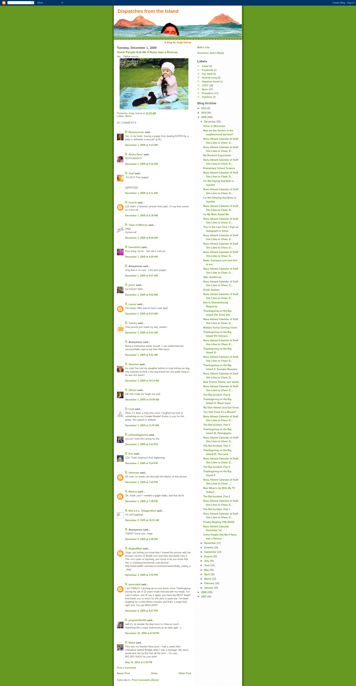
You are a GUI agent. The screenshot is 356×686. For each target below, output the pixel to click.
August (208, 556)
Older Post (185, 673)
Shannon (133, 364)
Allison (132, 390)
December (210, 121)
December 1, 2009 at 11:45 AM (142, 425)
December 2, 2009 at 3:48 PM (141, 539)
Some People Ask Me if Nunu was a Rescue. (147, 52)
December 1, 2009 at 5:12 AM (141, 164)
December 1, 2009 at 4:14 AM (141, 145)
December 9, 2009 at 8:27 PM (141, 610)
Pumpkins (208, 93)
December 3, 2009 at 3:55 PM (141, 575)
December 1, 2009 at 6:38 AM (141, 215)
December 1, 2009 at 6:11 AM (141, 193)
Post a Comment (126, 667)
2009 (204, 117)
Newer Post (123, 673)
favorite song (209, 77)
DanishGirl (134, 247)
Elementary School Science (219, 168)
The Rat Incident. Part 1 (216, 509)
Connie (132, 202)
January (209, 587)
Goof (131, 173)
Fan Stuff (207, 74)
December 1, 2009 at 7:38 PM (141, 501)
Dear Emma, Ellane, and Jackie (221, 382)
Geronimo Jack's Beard (210, 53)
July (207, 560)
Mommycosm (136, 132)
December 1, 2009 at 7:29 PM (141, 482)
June (207, 565)
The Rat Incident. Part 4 (216, 445)
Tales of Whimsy (138, 225)
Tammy (132, 323)
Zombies (207, 97)
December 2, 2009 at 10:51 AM (142, 520)
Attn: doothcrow (212, 277)
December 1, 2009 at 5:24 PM (141, 463)
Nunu (128, 116)
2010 (204, 112)
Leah (131, 409)
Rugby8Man (135, 548)
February (209, 583)
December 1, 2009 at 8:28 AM (141, 256)
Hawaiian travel (210, 81)
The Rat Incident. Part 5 (216, 424)
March (208, 578)
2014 (204, 108)
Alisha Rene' (135, 154)
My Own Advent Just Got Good (221, 407)
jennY (131, 285)
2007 (204, 596)
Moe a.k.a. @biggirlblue (142, 510)
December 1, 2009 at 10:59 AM (142, 399)
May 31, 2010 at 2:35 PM (138, 662)
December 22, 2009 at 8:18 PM (142, 633)
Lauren (132, 304)
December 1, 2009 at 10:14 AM (142, 380)
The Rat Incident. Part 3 (216, 467)
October (209, 547)
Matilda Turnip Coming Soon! (220, 327)
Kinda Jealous (211, 289)
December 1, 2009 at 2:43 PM (141, 444)
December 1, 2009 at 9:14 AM (141, 313)
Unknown (133, 472)
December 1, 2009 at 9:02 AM (141, 294)
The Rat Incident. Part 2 (216, 496)
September (210, 552)
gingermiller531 (137, 620)
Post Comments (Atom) (145, 680)
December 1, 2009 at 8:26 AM (141, 237)
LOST (205, 85)
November (210, 543)
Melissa (132, 491)
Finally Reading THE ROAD (218, 522)
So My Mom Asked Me (216, 214)
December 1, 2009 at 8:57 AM (141, 275)
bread (205, 66)
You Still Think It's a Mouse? (219, 412)
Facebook (207, 70)
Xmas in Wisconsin (214, 126)
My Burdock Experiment (217, 155)
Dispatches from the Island (148, 11)
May (207, 570)
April (207, 574)
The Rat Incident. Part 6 (216, 394)
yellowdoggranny (138, 434)
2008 (204, 592)
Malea (131, 642)
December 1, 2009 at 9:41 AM (141, 332)
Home (154, 673)
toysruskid (134, 584)
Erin (130, 453)
